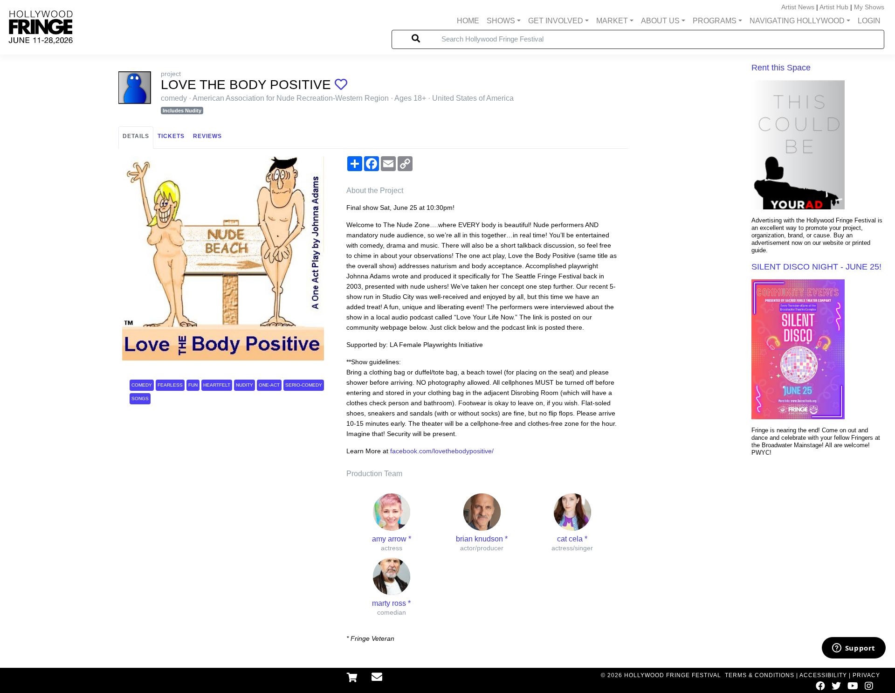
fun (193, 385)
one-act (269, 385)
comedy (141, 385)
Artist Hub (833, 7)
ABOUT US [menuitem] (660, 21)
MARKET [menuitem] (612, 21)
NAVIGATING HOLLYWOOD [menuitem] (797, 21)
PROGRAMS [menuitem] (715, 21)
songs (140, 398)
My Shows (869, 7)
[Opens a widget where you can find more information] (853, 648)
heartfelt (216, 385)
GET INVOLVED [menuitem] (555, 21)
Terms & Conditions (759, 675)
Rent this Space (781, 67)
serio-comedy (303, 385)
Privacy (866, 675)
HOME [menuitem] (468, 21)
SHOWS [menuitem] (501, 21)
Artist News (797, 7)
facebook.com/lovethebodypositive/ (442, 451)
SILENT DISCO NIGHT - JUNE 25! (816, 266)
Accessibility (823, 675)
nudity (244, 385)
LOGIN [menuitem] (869, 21)
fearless (170, 385)
